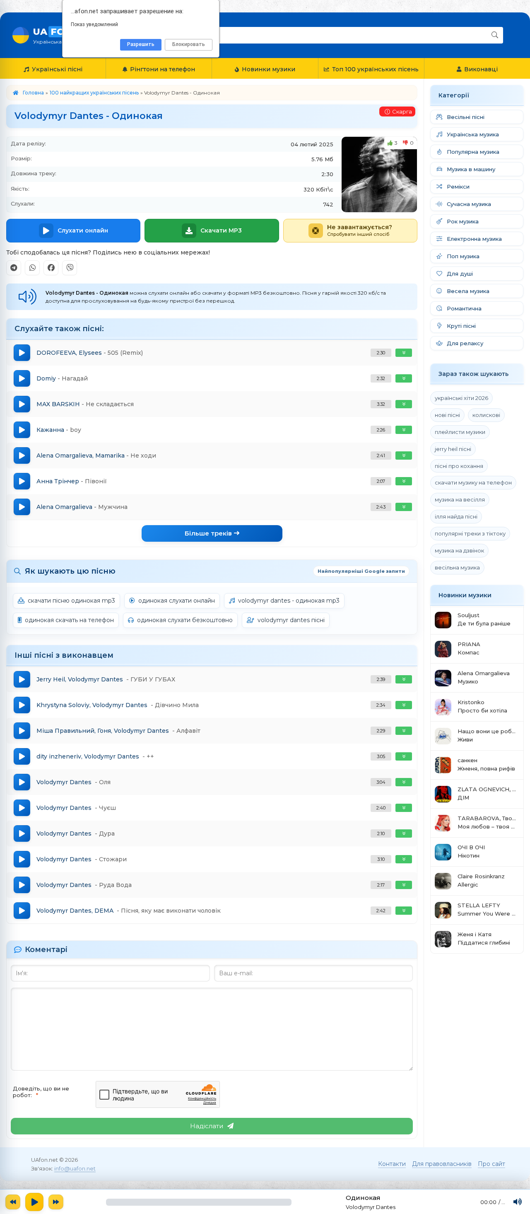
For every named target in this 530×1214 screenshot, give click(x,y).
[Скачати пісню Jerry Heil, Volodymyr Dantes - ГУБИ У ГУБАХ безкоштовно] (403, 679)
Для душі (460, 273)
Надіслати (206, 1126)
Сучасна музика (469, 204)
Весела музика (468, 291)
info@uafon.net (75, 1168)
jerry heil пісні (453, 449)
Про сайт (491, 1164)
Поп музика (463, 256)
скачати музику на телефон (473, 482)
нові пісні (447, 415)
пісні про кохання (459, 466)
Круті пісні (461, 325)
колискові (486, 415)
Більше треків (208, 533)
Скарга (402, 111)
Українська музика (473, 134)
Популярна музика (473, 151)
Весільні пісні (465, 117)
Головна (33, 93)
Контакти (392, 1164)
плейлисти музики (460, 432)
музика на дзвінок (459, 550)
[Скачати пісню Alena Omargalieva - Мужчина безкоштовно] (403, 507)
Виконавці (481, 69)
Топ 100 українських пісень (375, 69)
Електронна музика (474, 238)
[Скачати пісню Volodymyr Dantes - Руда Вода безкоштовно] (403, 885)
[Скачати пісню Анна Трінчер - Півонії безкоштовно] (403, 481)
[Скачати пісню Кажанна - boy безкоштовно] (403, 430)
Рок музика (463, 221)
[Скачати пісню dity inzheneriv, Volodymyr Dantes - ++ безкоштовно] (403, 756)
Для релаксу (465, 343)
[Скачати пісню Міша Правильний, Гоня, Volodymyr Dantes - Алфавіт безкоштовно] (403, 731)
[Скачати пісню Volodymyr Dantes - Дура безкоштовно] (403, 833)
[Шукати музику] (495, 35)
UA (60, 35)
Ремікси (458, 186)
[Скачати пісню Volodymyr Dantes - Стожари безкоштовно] (403, 859)
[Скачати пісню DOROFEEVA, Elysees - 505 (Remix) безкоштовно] (403, 353)
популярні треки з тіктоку (470, 533)
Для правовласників (442, 1164)
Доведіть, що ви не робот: (41, 1091)
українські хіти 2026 (461, 398)
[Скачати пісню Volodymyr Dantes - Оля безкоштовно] (403, 782)
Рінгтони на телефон (162, 69)
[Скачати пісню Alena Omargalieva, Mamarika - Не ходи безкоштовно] (403, 455)
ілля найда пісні (456, 516)
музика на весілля (460, 499)
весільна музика (457, 567)
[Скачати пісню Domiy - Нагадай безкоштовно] (403, 378)
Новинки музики (268, 69)
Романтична (464, 308)
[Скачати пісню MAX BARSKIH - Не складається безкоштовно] (403, 404)
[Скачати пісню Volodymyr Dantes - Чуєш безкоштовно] (403, 808)
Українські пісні (57, 69)
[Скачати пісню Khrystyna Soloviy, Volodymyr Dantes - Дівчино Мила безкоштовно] (403, 705)
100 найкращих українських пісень (94, 93)
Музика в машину (471, 169)
